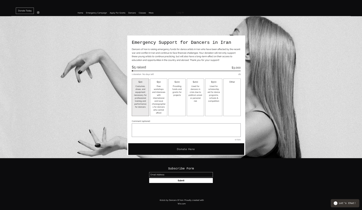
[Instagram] (38, 12)
